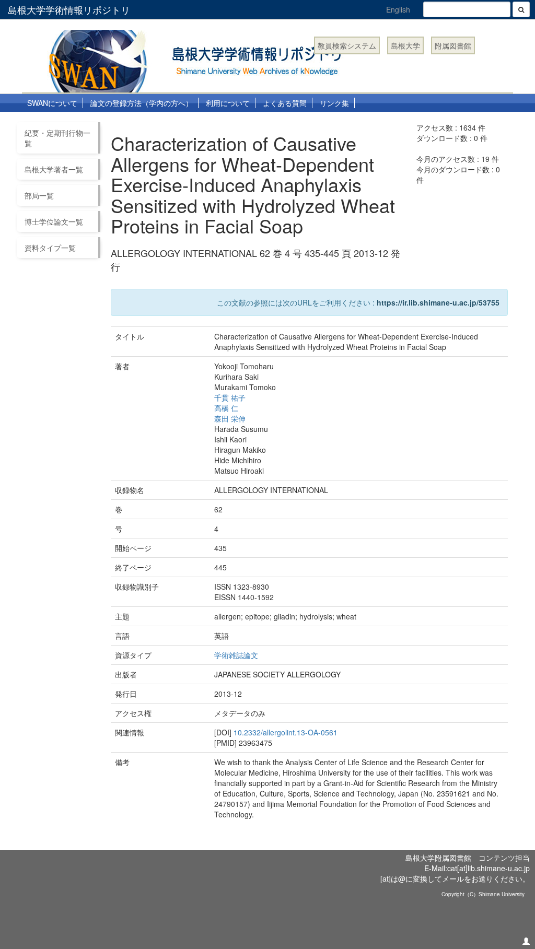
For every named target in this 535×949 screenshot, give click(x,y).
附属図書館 (453, 45)
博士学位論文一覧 (54, 221)
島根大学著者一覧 (54, 169)
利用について (228, 103)
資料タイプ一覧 (50, 247)
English (398, 9)
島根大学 (405, 45)
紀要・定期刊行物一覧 (57, 137)
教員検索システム (347, 45)
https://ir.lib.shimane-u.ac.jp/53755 (438, 302)
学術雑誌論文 (236, 655)
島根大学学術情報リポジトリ (69, 9)
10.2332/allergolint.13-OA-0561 (286, 732)
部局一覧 (39, 195)
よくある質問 (285, 103)
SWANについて (52, 103)
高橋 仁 (226, 408)
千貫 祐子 (230, 397)
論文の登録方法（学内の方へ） (141, 103)
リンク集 (334, 103)
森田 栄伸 (230, 418)
